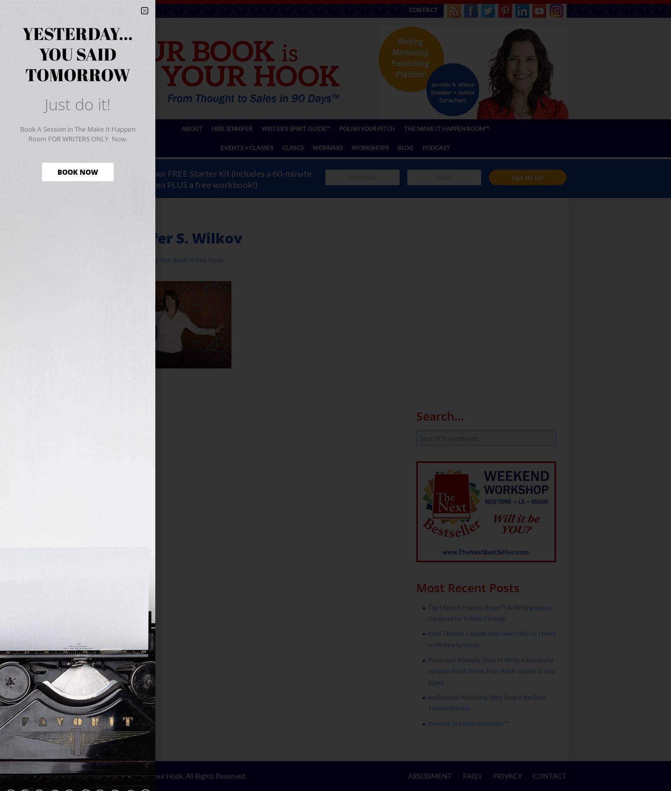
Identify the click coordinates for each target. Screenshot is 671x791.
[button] (145, 11)
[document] (335, 395)
